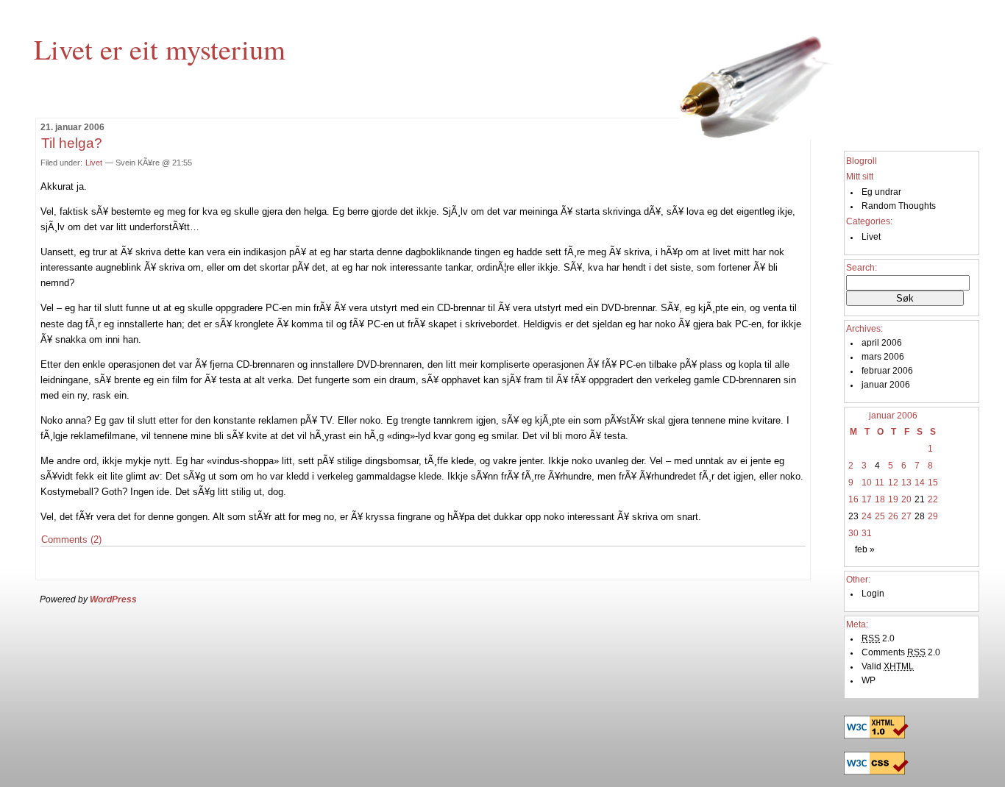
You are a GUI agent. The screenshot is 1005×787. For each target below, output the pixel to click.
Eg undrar (881, 192)
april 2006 (882, 342)
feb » (865, 549)
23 (853, 516)
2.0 (878, 638)
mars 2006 (883, 356)
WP (869, 680)
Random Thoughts (899, 206)
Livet (93, 162)
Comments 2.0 (901, 652)
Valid (888, 666)
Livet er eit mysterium (159, 48)
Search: (861, 267)
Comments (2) (71, 539)
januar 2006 (886, 384)
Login (873, 593)
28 (920, 516)
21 (920, 499)
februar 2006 (887, 370)
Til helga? (71, 143)
